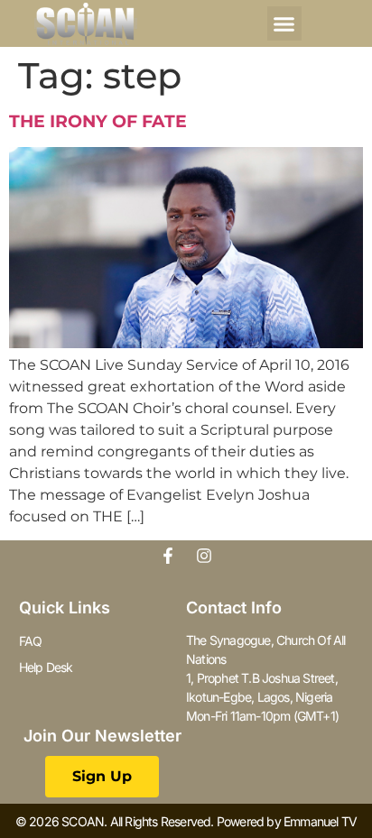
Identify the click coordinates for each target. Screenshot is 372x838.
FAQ (30, 641)
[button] (284, 23)
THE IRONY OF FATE (98, 121)
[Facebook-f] (168, 556)
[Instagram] (204, 556)
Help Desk (46, 667)
